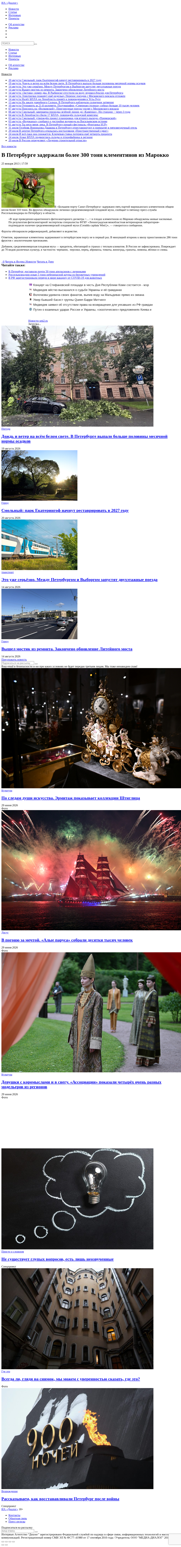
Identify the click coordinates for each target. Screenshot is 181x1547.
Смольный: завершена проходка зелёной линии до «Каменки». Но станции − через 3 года (69, 111)
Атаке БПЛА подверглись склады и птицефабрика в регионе (50, 137)
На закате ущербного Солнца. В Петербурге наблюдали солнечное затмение (61, 102)
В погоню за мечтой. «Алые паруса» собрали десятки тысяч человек (67, 940)
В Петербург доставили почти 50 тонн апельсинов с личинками (47, 271)
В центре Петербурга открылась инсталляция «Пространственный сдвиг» (58, 130)
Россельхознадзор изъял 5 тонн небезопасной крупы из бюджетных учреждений (56, 274)
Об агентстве (16, 24)
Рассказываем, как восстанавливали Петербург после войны (60, 1498)
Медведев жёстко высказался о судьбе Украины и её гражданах (77, 290)
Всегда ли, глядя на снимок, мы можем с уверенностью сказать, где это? (70, 1379)
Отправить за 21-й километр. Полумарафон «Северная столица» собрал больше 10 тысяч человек (73, 105)
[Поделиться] (6, 1541)
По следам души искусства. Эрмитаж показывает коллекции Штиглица (70, 798)
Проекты (13, 18)
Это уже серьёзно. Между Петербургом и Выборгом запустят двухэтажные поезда (64, 86)
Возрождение (9, 1491)
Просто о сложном (12, 1251)
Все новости (8, 146)
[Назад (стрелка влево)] (2, 1544)
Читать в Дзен (45, 261)
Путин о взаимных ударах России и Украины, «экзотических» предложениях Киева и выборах (90, 311)
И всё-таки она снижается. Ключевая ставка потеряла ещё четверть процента (60, 134)
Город (4, 502)
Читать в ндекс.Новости (20, 261)
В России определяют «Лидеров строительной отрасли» (47, 140)
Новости (13, 8)
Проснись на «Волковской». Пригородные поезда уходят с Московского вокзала (63, 108)
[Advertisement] (90, 1123)
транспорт (7, 572)
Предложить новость (14, 659)
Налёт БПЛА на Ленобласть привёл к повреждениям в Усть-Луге (54, 99)
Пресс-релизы (16, 1521)
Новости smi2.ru (38, 320)
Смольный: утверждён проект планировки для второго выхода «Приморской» (62, 118)
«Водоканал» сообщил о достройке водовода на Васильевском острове (57, 121)
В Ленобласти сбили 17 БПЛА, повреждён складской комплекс (53, 115)
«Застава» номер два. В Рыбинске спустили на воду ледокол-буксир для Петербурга (65, 92)
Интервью (14, 15)
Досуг (5, 932)
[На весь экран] (9, 1541)
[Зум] (13, 1541)
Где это (5, 1371)
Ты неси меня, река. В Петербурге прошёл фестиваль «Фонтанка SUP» (57, 124)
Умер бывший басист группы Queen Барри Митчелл (69, 299)
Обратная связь (17, 1518)
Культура (6, 790)
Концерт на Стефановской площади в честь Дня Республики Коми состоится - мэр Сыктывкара (89, 286)
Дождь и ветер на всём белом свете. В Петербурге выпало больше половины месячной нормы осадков (76, 83)
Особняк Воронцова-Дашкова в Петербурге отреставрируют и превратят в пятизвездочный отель (72, 127)
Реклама (13, 27)
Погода (5, 428)
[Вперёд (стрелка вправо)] (6, 1544)
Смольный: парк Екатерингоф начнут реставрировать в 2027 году (54, 80)
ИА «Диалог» (9, 2)
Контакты (14, 1515)
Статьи (12, 12)
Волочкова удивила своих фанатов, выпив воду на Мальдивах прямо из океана (88, 295)
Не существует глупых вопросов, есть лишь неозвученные (57, 1259)
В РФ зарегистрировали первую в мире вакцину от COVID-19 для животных (55, 277)
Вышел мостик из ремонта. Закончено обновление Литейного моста (56, 89)
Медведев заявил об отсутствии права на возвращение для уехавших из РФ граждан (93, 304)
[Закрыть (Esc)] (2, 1541)
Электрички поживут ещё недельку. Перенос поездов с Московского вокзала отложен (66, 96)
